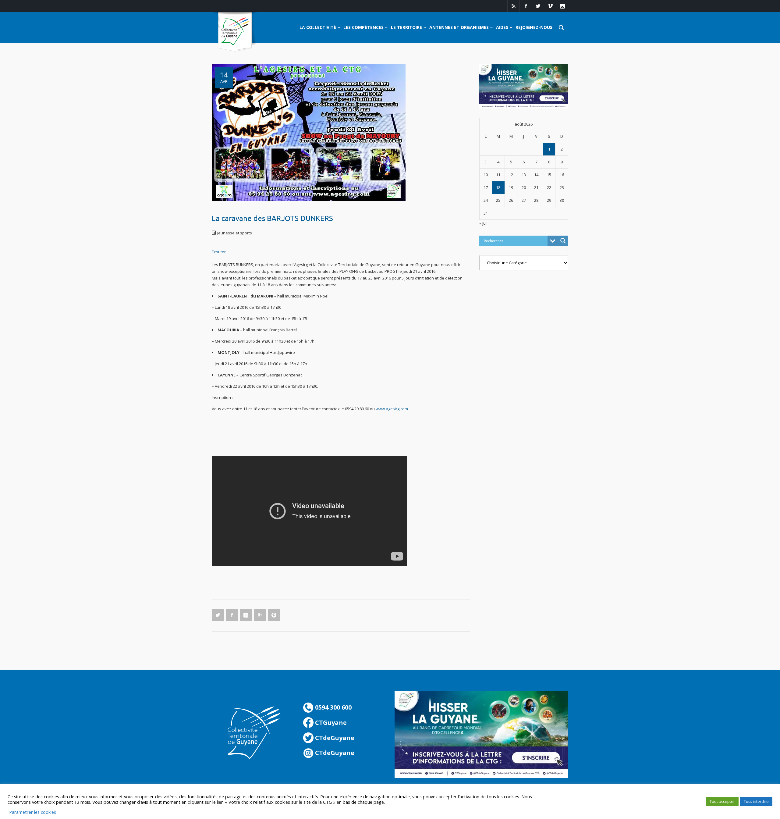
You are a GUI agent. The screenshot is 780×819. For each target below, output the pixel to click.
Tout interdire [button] (756, 801)
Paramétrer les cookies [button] (32, 812)
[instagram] (562, 6)
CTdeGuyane (334, 738)
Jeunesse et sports (234, 233)
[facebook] (525, 6)
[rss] (513, 6)
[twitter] (538, 6)
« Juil (483, 223)
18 (498, 187)
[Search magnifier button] (563, 241)
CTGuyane (330, 722)
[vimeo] (550, 6)
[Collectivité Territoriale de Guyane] (235, 32)
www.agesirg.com (392, 408)
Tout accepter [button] (722, 801)
